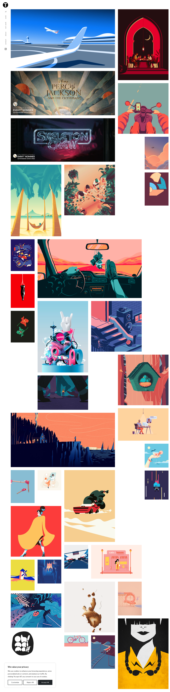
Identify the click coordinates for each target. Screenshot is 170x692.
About (6, 33)
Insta (5, 49)
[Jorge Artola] (5, 4)
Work (6, 16)
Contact (6, 41)
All (6, 12)
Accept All (45, 682)
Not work (6, 24)
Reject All (30, 682)
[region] (30, 675)
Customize (15, 682)
